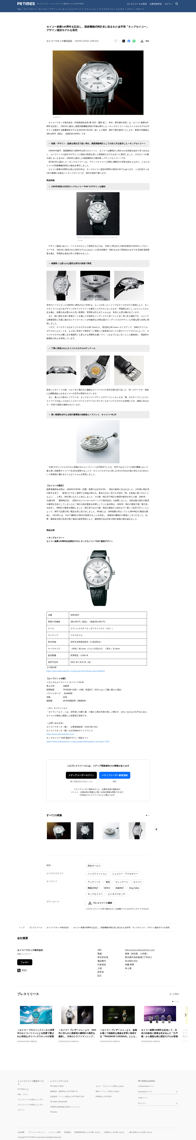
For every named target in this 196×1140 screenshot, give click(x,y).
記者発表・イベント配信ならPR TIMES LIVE (67, 1096)
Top (19, 9)
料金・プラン (23, 1094)
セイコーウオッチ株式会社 (57, 927)
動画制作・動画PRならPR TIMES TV (64, 1091)
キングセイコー (95, 894)
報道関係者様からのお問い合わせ (87, 1132)
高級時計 (119, 888)
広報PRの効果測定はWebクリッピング (65, 1107)
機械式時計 (93, 888)
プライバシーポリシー (36, 1132)
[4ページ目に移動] (176, 1001)
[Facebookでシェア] (129, 41)
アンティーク (94, 882)
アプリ (53, 9)
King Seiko (134, 888)
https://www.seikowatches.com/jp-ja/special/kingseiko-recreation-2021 (78, 741)
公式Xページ (143, 1098)
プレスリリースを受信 (137, 3)
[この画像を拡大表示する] (58, 830)
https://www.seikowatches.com (60, 734)
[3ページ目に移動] (149, 815)
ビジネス (120, 9)
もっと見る (174, 994)
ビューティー (75, 9)
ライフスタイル (106, 9)
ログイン (169, 3)
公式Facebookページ (146, 1086)
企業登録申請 (156, 3)
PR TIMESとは (23, 1089)
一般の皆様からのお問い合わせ (140, 1132)
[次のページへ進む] (156, 829)
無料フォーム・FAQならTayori (107, 1091)
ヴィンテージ (121, 882)
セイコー (137, 882)
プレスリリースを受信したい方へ (30, 1099)
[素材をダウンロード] (142, 41)
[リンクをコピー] (147, 41)
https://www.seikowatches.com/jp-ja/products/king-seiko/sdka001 (75, 671)
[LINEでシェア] (134, 41)
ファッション (90, 9)
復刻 (108, 882)
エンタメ (62, 9)
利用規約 (67, 1132)
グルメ (130, 9)
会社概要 (21, 1132)
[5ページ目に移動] (178, 1001)
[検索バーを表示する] (177, 4)
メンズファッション (97, 873)
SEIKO (107, 888)
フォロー (25, 962)
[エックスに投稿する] (123, 41)
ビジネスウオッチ (116, 894)
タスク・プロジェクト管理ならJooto (110, 1086)
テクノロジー (30, 9)
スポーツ (140, 9)
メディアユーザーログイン (81, 775)
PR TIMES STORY (57, 1086)
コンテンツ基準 (55, 1132)
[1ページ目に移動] (146, 815)
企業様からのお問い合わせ (114, 1132)
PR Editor (53, 1112)
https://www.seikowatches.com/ (140, 950)
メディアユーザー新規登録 (115, 775)
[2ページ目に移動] (147, 815)
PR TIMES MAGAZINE (58, 1101)
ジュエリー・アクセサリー (125, 873)
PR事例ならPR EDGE (103, 1096)
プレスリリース (35, 927)
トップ (22, 927)
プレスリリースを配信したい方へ (30, 1104)
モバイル (43, 9)
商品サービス (94, 865)
